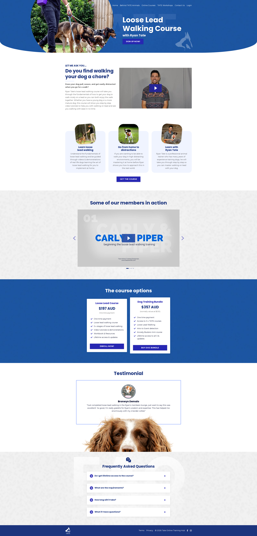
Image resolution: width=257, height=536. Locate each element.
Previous (75, 238)
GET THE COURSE (128, 179)
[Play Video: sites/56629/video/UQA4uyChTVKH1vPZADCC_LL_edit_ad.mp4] (155, 88)
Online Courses (148, 5)
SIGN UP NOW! (133, 41)
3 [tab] (131, 268)
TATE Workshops (165, 5)
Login (189, 5)
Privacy (149, 530)
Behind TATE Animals (130, 5)
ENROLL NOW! (107, 346)
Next (184, 238)
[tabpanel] (128, 238)
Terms (141, 530)
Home (115, 5)
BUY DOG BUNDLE (150, 348)
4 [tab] (133, 268)
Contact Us (180, 5)
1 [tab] (127, 268)
